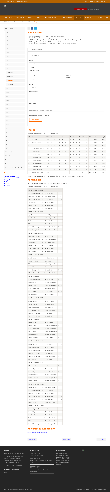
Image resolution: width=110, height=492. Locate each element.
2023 (7, 44)
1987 (7, 128)
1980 (7, 148)
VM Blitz (7, 156)
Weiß (32, 61)
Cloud (5, 472)
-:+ (33, 79)
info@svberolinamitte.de (22, 1)
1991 (7, 112)
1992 (7, 108)
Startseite (9, 18)
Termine (39, 18)
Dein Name (33, 103)
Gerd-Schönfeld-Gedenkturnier (14, 168)
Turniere (78, 18)
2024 (7, 40)
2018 (7, 60)
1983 (7, 144)
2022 (7, 48)
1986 (7, 132)
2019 (7, 56)
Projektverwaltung (100, 1)
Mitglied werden (80, 9)
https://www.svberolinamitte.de (14, 465)
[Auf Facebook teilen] (32, 28)
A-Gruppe (10, 72)
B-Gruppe (32, 439)
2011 (7, 96)
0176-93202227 (10, 1)
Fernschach (8, 164)
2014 (7, 92)
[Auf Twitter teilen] (35, 28)
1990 (7, 116)
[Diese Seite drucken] (29, 28)
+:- (69, 77)
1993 (7, 104)
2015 (7, 88)
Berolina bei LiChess (61, 453)
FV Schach (59, 464)
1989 (7, 120)
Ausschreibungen (51, 18)
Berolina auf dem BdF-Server (64, 459)
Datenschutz (86, 489)
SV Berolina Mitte (8, 22)
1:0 (34, 75)
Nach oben (66, 439)
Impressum (92, 1)
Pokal (7, 160)
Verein (30, 18)
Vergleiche (89, 18)
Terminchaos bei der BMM (37, 455)
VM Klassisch (23, 22)
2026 (7, 32)
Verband (99, 18)
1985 (7, 136)
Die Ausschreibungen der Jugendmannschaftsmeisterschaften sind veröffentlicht (41, 469)
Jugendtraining (66, 18)
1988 (7, 124)
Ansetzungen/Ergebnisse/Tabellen (38, 432)
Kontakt (87, 1)
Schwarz (32, 67)
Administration (102, 489)
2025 (7, 36)
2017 (7, 64)
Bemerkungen (33, 91)
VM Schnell (8, 152)
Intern (96, 9)
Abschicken (35, 119)
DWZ (107, 18)
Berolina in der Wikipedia (63, 457)
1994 (7, 100)
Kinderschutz (93, 489)
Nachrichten (19, 18)
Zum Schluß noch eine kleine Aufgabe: (41, 110)
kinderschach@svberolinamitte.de (13, 460)
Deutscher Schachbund (62, 462)
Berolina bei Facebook (62, 455)
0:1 (34, 77)
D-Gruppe (101, 439)
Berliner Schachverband (62, 460)
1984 (7, 140)
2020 (7, 52)
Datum (32, 84)
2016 (29, 22)
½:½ (69, 75)
